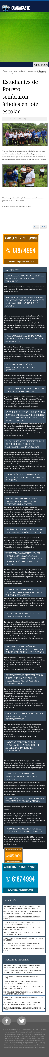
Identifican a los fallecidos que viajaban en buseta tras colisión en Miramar (22, 923)
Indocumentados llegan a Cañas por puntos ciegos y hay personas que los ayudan (21, 944)
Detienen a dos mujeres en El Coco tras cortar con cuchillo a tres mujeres (23, 928)
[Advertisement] (24, 38)
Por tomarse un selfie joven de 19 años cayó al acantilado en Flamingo (23, 934)
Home (15, 71)
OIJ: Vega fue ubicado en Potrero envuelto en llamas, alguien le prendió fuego (22, 912)
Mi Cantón (22, 71)
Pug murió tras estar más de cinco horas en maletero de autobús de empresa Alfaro (21, 907)
